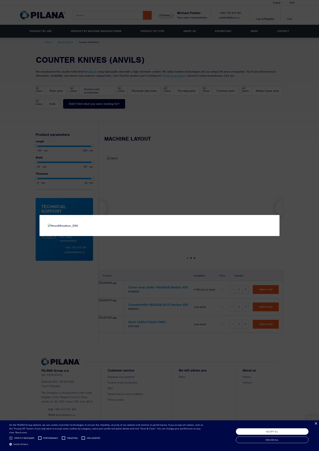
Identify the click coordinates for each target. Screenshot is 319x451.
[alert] (159, 435)
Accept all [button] (272, 431)
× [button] (315, 423)
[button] (11, 438)
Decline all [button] (272, 439)
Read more (21, 432)
